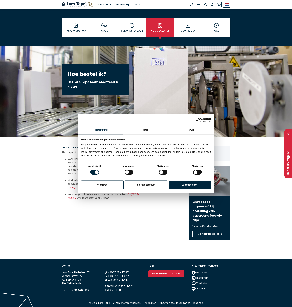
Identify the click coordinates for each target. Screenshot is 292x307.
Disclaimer (150, 303)
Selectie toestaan (146, 185)
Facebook (201, 272)
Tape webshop (75, 30)
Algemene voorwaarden (127, 303)
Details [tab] (146, 129)
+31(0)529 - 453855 (119, 272)
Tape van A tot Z (132, 30)
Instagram (202, 277)
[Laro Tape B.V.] (77, 4)
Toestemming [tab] (100, 129)
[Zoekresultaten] (205, 4)
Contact (139, 4)
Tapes (103, 30)
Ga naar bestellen (209, 234)
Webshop (66, 147)
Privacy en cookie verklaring (174, 303)
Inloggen (198, 303)
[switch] (129, 172)
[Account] (212, 4)
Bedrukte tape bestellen (166, 273)
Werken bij (122, 4)
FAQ (216, 30)
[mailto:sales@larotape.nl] (198, 4)
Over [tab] (191, 129)
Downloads (188, 30)
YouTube (201, 283)
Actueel (200, 288)
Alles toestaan (189, 185)
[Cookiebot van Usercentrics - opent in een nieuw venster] (197, 120)
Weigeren (102, 185)
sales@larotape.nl (118, 279)
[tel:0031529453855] (191, 4)
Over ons (103, 4)
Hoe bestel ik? (160, 30)
